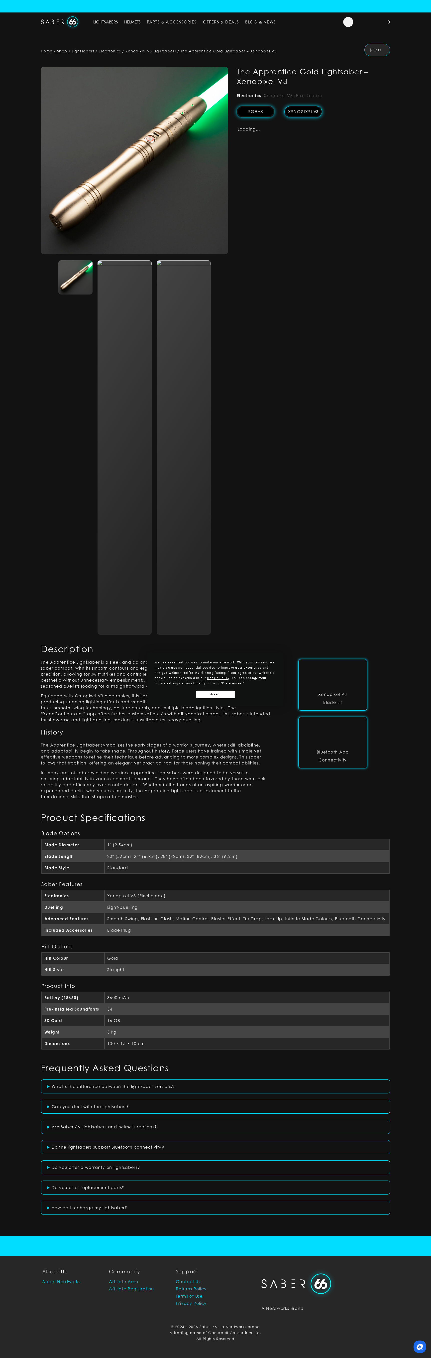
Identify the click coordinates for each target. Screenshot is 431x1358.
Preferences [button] (232, 683)
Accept (215, 694)
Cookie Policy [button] (218, 678)
